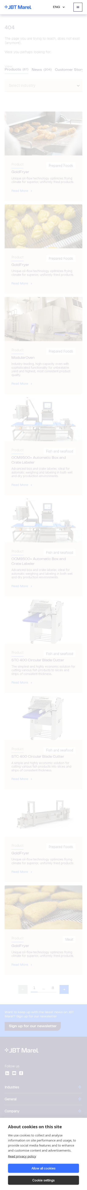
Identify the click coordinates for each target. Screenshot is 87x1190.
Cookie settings (43, 1180)
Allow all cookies (43, 1168)
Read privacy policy (22, 1156)
